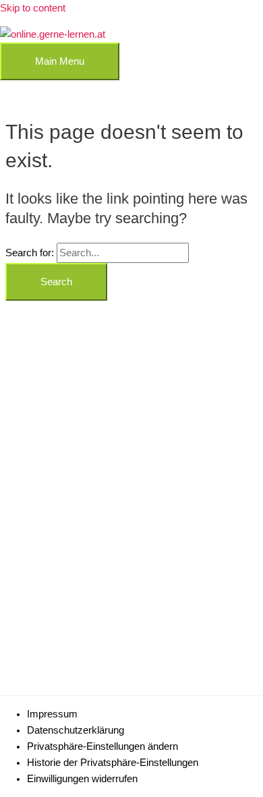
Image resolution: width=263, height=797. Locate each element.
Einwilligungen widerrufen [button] (82, 778)
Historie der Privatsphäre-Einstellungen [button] (112, 762)
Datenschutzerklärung (75, 730)
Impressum (52, 714)
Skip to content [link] (32, 8)
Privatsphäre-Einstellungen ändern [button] (102, 746)
